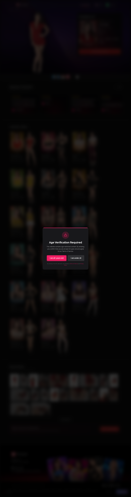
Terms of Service (74, 263)
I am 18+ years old (57, 258)
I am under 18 (76, 258)
